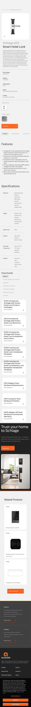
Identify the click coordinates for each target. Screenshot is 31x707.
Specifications (15, 133)
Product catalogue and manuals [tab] (11, 279)
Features (5, 133)
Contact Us (18, 671)
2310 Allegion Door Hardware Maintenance (14, 384)
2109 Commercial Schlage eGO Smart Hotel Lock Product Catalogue (12, 304)
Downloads (26, 133)
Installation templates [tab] (8, 289)
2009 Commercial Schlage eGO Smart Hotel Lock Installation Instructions (13, 335)
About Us (18, 667)
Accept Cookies (15, 704)
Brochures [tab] (5, 282)
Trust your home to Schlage (14, 429)
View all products (13, 591)
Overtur (17, 675)
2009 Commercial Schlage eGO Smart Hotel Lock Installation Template (13, 351)
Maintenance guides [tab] (8, 292)
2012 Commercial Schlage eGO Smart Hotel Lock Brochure (12, 321)
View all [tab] (5, 276)
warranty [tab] (5, 295)
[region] (15, 692)
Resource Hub (4, 671)
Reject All (15, 700)
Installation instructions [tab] (9, 286)
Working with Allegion (6, 675)
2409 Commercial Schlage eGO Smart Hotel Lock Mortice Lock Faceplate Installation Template (14, 365)
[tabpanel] (15, 360)
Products (3, 667)
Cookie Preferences (15, 696)
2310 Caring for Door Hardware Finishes (12, 400)
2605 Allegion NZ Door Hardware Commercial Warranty (13, 414)
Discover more (5, 448)
